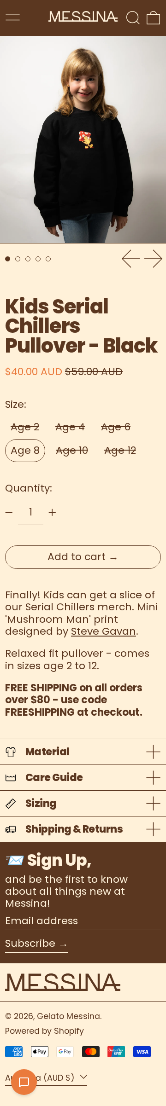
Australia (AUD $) (41, 1077)
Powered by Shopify (44, 1031)
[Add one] (52, 512)
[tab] (7, 258)
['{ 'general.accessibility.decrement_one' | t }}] (9, 512)
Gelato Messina (68, 1016)
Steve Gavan (103, 631)
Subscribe (30, 943)
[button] (133, 17)
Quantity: (28, 488)
